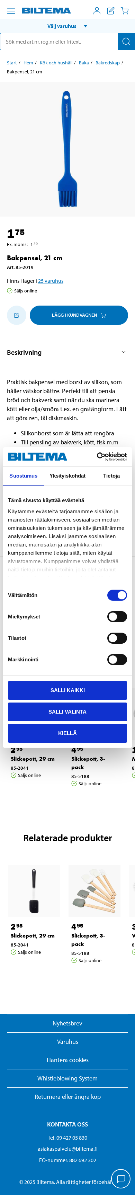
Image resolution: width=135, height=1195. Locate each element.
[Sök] (126, 41)
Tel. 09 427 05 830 (67, 1137)
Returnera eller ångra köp (68, 1097)
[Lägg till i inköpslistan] (16, 315)
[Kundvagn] (125, 10)
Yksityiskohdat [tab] (68, 476)
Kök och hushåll (56, 63)
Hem (28, 63)
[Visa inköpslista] (111, 10)
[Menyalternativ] (11, 11)
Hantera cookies (68, 1060)
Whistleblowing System (67, 1078)
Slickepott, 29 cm (33, 758)
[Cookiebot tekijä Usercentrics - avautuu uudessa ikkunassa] (97, 456)
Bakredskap (108, 63)
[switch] (117, 616)
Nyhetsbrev (67, 1023)
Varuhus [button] (67, 1041)
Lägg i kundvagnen (74, 315)
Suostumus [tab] (23, 476)
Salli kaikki (68, 690)
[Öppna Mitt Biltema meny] (97, 10)
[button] (67, 26)
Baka (84, 63)
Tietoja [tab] (111, 476)
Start (12, 63)
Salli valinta (67, 712)
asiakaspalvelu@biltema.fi (68, 1148)
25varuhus (50, 280)
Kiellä (67, 733)
